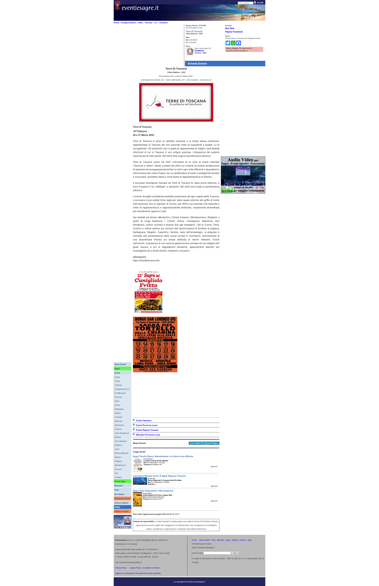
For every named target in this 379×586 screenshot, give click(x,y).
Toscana (148, 22)
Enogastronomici (129, 22)
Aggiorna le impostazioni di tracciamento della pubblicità (138, 573)
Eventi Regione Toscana (147, 429)
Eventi (116, 22)
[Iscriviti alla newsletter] (122, 527)
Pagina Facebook (234, 31)
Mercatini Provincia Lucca (148, 434)
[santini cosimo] (155, 371)
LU (156, 22)
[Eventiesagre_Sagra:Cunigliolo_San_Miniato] (148, 313)
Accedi (260, 2)
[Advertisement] (158, 45)
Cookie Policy (135, 567)
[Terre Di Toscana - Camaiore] (176, 120)
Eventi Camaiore (143, 420)
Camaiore (163, 22)
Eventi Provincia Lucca (146, 425)
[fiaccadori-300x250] (243, 192)
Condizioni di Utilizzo (151, 567)
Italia (140, 22)
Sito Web (229, 28)
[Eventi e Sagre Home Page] (117, 9)
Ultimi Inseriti (204, 540)
